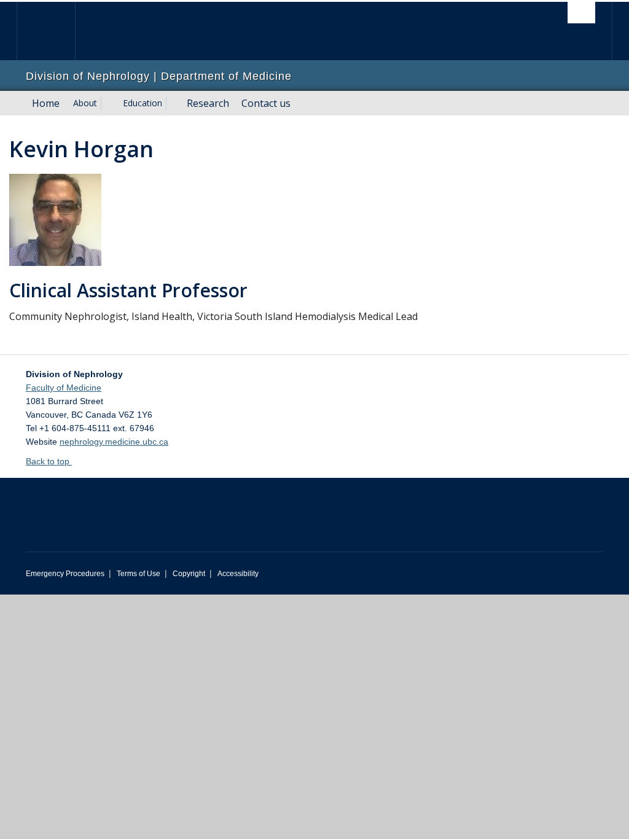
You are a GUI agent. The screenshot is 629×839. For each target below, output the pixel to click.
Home (46, 103)
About (85, 103)
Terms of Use (138, 573)
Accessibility (238, 573)
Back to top (49, 461)
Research (208, 103)
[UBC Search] (581, 12)
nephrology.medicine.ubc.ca (114, 442)
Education (142, 103)
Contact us (266, 103)
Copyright (189, 573)
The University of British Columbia (55, 31)
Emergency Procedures (65, 573)
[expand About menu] (108, 103)
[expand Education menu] (173, 103)
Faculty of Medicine (63, 387)
